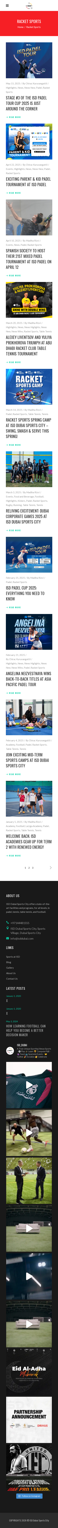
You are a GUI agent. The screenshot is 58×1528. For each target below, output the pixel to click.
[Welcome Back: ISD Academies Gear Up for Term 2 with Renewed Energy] (29, 799)
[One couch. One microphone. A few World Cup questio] (29, 1228)
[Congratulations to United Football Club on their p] (29, 1468)
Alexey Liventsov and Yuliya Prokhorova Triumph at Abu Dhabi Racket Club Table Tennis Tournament (29, 345)
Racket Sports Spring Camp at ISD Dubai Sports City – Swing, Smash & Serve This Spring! (28, 428)
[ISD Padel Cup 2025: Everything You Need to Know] (29, 555)
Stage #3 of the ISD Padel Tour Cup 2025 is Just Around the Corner (26, 103)
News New (29, 87)
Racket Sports (13, 173)
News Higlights (32, 327)
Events (9, 168)
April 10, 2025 (13, 240)
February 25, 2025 (15, 577)
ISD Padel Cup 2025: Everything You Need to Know (25, 593)
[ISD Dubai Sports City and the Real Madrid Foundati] (29, 1420)
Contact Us (12, 978)
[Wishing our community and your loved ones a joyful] (29, 1372)
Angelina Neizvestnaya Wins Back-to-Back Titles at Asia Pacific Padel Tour (28, 678)
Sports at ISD (13, 956)
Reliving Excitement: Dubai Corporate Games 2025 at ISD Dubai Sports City (27, 516)
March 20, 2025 (14, 323)
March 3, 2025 (13, 492)
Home (20, 27)
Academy (10, 744)
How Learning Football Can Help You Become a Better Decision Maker (26, 1030)
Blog (8, 962)
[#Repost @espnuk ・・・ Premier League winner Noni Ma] (29, 1133)
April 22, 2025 (13, 164)
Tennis (45, 414)
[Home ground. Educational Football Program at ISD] (29, 1085)
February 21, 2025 (15, 655)
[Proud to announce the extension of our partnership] (29, 1181)
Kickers (21, 500)
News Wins (17, 331)
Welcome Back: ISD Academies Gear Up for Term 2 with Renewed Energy (29, 841)
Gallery (10, 967)
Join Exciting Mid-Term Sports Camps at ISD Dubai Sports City (27, 760)
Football (39, 496)
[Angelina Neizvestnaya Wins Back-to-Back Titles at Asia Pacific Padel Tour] (29, 632)
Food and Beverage (24, 496)
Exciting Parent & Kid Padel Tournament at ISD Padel (28, 181)
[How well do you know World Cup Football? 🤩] (29, 1324)
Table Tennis (45, 331)
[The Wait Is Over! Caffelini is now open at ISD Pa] (29, 1276)
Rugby (9, 505)
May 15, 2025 (13, 83)
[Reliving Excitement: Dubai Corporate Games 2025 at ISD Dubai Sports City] (29, 469)
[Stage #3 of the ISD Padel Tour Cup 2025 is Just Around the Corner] (29, 60)
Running (17, 505)
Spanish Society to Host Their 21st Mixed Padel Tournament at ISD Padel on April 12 (29, 259)
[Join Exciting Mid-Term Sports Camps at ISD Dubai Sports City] (29, 717)
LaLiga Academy (34, 826)
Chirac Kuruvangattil (36, 83)
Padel (39, 87)
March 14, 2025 (14, 409)
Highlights (11, 87)
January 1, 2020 (13, 996)
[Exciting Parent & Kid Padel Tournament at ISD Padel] (29, 141)
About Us (11, 973)
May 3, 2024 (12, 1021)
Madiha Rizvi (32, 240)
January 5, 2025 (14, 821)
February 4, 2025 (15, 740)
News (20, 87)
